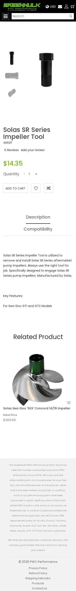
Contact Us (39, 588)
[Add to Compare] (48, 188)
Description (38, 217)
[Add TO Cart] (44, 386)
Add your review (32, 150)
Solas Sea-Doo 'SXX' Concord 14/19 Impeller (36, 408)
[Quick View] (32, 386)
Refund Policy (38, 573)
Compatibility (38, 229)
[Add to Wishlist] (36, 188)
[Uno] (22, 6)
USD (53, 6)
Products (38, 583)
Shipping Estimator (38, 578)
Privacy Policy (38, 568)
